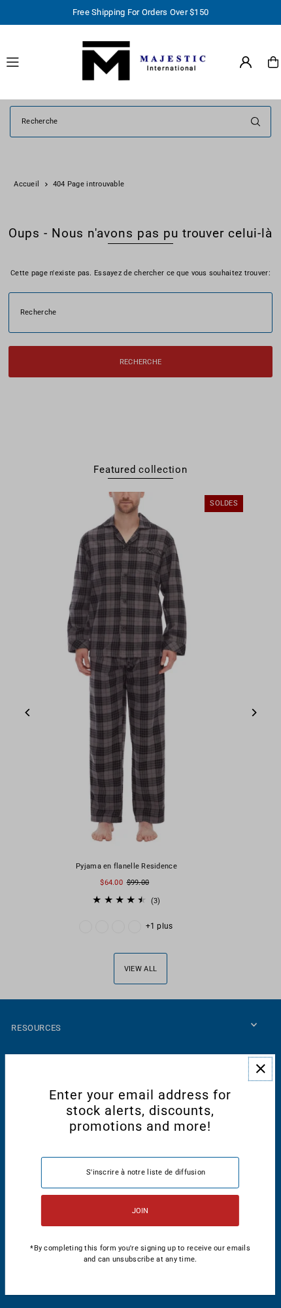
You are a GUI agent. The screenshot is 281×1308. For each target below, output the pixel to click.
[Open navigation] (35, 61)
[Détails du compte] (246, 62)
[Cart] (273, 62)
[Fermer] (260, 1069)
